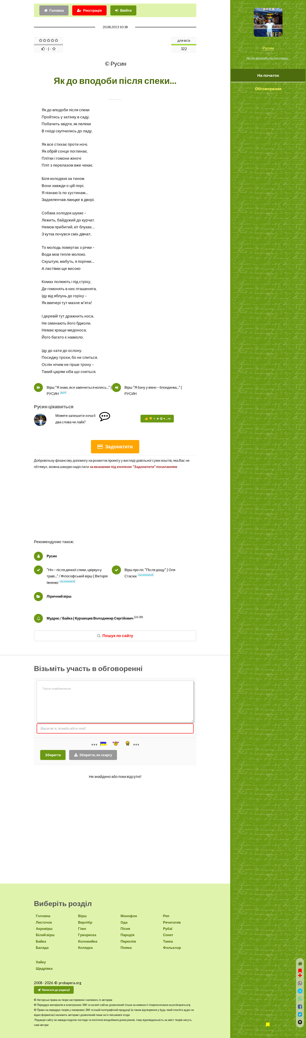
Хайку (41, 962)
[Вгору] (300, 1022)
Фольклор (172, 947)
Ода (124, 922)
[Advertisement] (115, 509)
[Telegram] (300, 991)
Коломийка (87, 941)
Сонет (168, 935)
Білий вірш (45, 935)
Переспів (128, 941)
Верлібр (85, 922)
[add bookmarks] (300, 972)
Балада (42, 947)
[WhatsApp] (300, 999)
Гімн (82, 928)
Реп (166, 916)
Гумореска (87, 935)
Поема (126, 947)
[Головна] (300, 963)
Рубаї (167, 928)
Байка (41, 941)
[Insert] (103, 743)
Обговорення (268, 88)
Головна (56, 10)
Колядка (85, 947)
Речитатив (172, 922)
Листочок (44, 922)
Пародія (127, 935)
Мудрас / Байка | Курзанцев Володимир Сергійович (90, 618)
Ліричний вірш (59, 596)
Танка (168, 941)
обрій (52, 151)
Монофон (129, 916)
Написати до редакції (56, 989)
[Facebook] (300, 1006)
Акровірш (44, 928)
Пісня (125, 928)
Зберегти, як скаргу (95, 755)
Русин (268, 48)
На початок (268, 75)
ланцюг (73, 199)
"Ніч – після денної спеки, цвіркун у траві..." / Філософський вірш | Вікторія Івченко (77, 576)
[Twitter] (300, 1014)
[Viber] (300, 983)
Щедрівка (44, 968)
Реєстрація (92, 10)
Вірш (82, 916)
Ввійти (126, 10)
